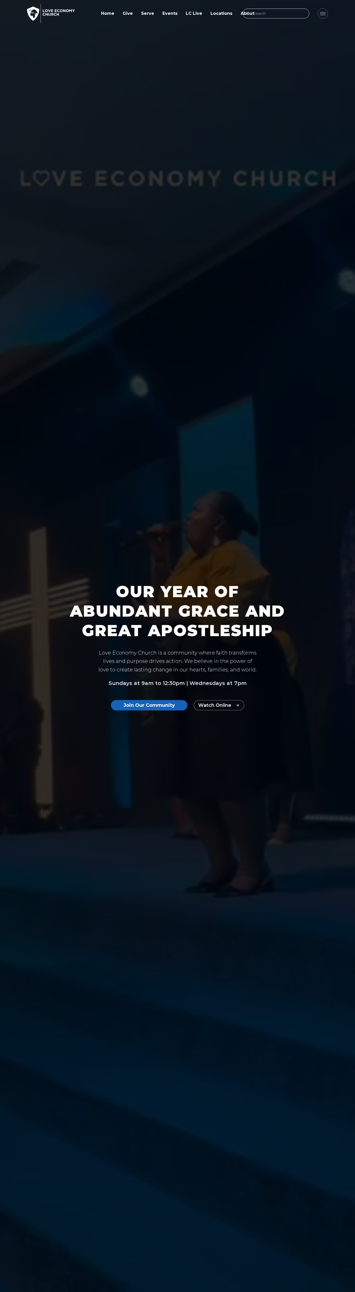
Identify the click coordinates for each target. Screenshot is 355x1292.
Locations (221, 13)
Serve (147, 13)
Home (107, 13)
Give (128, 13)
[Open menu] (323, 13)
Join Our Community (149, 705)
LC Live (194, 13)
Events (170, 13)
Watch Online (214, 705)
